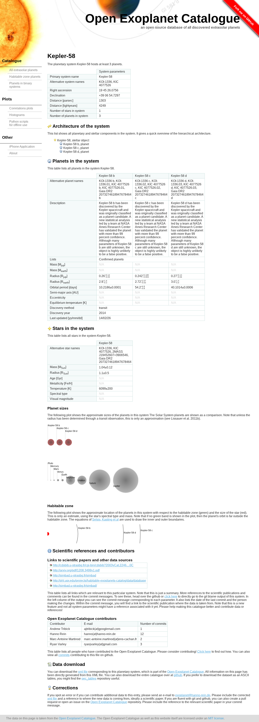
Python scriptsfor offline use (18, 123)
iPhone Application (22, 146)
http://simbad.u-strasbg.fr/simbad (74, 575)
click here (170, 596)
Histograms (17, 115)
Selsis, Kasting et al (105, 519)
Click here (204, 651)
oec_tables (89, 678)
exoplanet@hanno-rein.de (192, 695)
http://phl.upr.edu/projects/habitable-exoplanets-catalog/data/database (99, 580)
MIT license (216, 718)
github (178, 675)
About (13, 153)
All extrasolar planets (23, 70)
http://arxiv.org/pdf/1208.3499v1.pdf (76, 570)
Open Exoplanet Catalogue (162, 18)
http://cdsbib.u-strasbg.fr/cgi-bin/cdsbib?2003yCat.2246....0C (93, 565)
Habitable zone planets (24, 76)
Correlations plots (21, 108)
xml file (83, 671)
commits (64, 655)
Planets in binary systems (20, 85)
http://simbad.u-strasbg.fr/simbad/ (75, 585)
